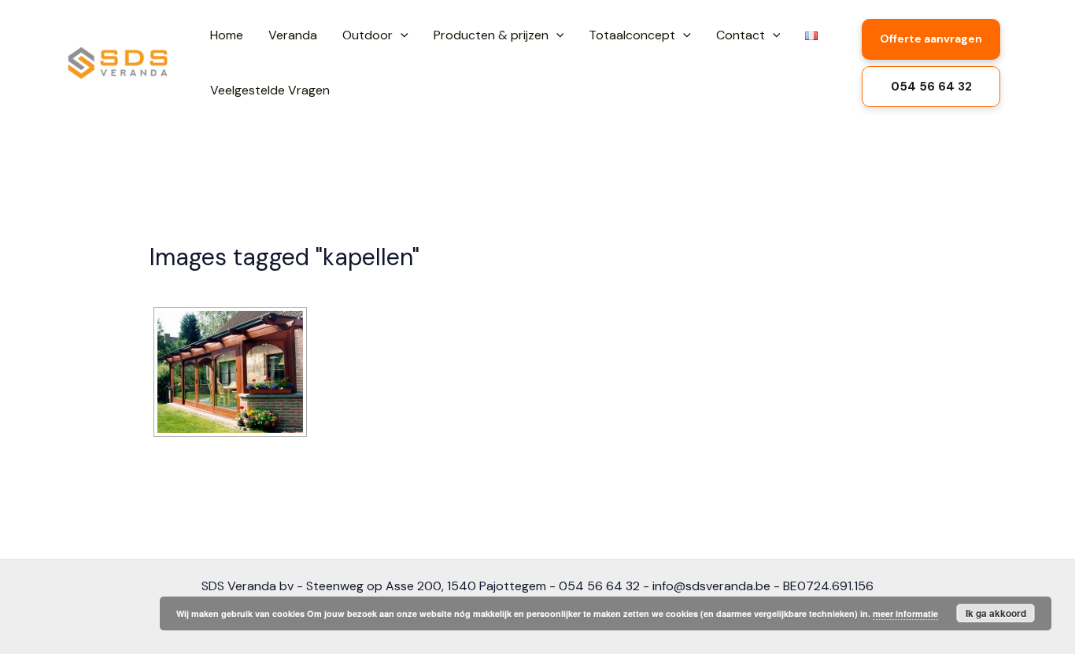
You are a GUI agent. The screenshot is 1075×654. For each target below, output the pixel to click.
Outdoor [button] (367, 35)
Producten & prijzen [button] (491, 35)
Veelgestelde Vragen (270, 90)
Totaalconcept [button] (632, 35)
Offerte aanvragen (931, 38)
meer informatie (905, 613)
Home (226, 35)
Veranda (292, 35)
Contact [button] (740, 35)
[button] (400, 35)
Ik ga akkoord (996, 613)
